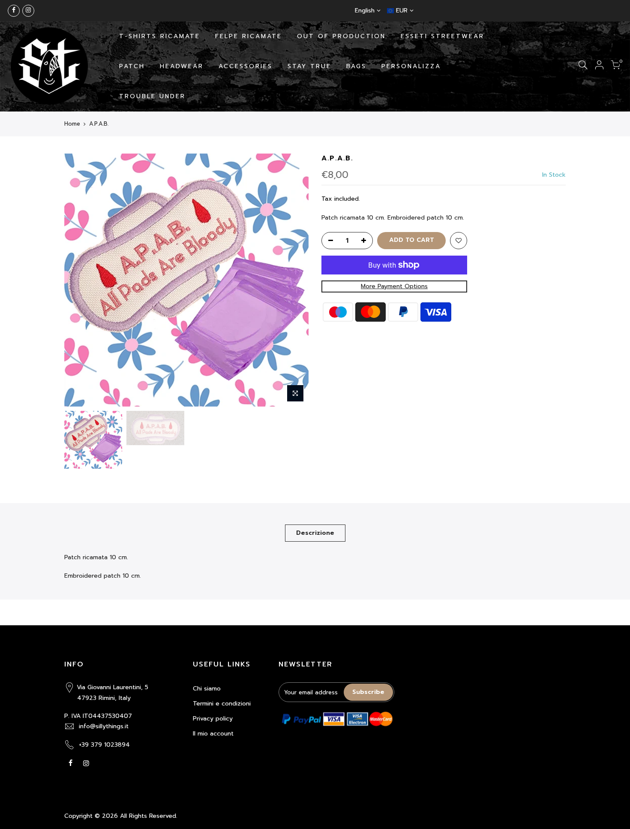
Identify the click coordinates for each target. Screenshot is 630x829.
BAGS (356, 66)
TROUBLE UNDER (152, 96)
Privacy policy (213, 718)
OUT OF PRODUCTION (341, 36)
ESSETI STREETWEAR (442, 36)
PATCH (132, 66)
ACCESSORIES (246, 66)
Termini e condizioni (222, 703)
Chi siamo (207, 688)
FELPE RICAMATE (248, 36)
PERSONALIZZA (411, 66)
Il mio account (213, 733)
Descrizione (315, 532)
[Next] (294, 280)
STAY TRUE (309, 66)
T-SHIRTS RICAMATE (159, 36)
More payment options (394, 286)
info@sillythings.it (104, 726)
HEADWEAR (182, 66)
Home (72, 124)
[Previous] (79, 280)
